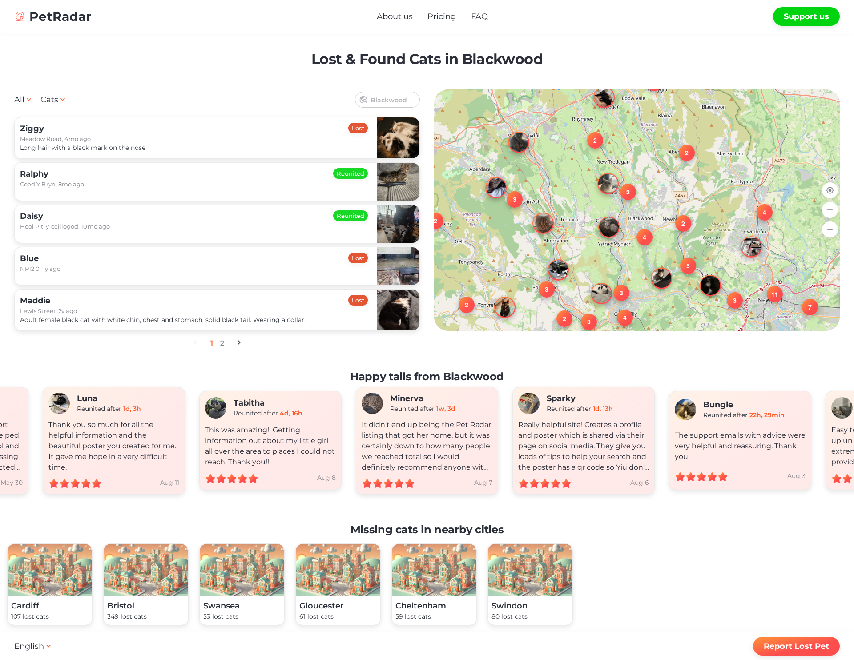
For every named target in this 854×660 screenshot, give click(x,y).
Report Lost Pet (796, 646)
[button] (743, 238)
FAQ (479, 16)
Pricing (441, 16)
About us (395, 16)
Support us (806, 16)
